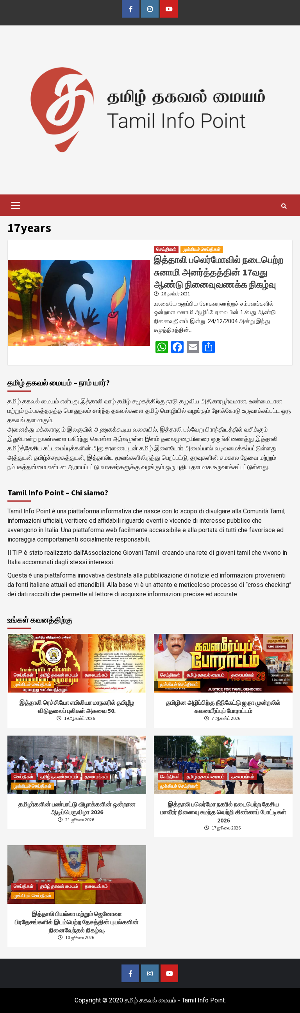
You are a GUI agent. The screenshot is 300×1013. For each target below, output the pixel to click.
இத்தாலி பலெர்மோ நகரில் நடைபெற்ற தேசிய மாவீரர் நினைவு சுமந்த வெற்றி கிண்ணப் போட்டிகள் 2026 (223, 812)
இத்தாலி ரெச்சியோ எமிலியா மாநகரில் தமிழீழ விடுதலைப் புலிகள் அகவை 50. (77, 706)
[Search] (284, 206)
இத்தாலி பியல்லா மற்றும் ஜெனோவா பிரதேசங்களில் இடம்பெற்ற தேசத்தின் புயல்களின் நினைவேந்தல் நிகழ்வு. (77, 922)
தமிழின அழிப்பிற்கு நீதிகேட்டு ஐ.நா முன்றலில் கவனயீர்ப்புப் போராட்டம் (223, 706)
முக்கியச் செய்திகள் (202, 249)
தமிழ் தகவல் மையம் (59, 675)
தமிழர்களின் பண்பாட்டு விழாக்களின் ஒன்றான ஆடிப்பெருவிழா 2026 (77, 808)
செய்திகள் (166, 249)
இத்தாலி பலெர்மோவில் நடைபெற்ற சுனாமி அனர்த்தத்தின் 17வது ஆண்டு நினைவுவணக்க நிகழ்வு (219, 272)
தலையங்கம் (96, 675)
